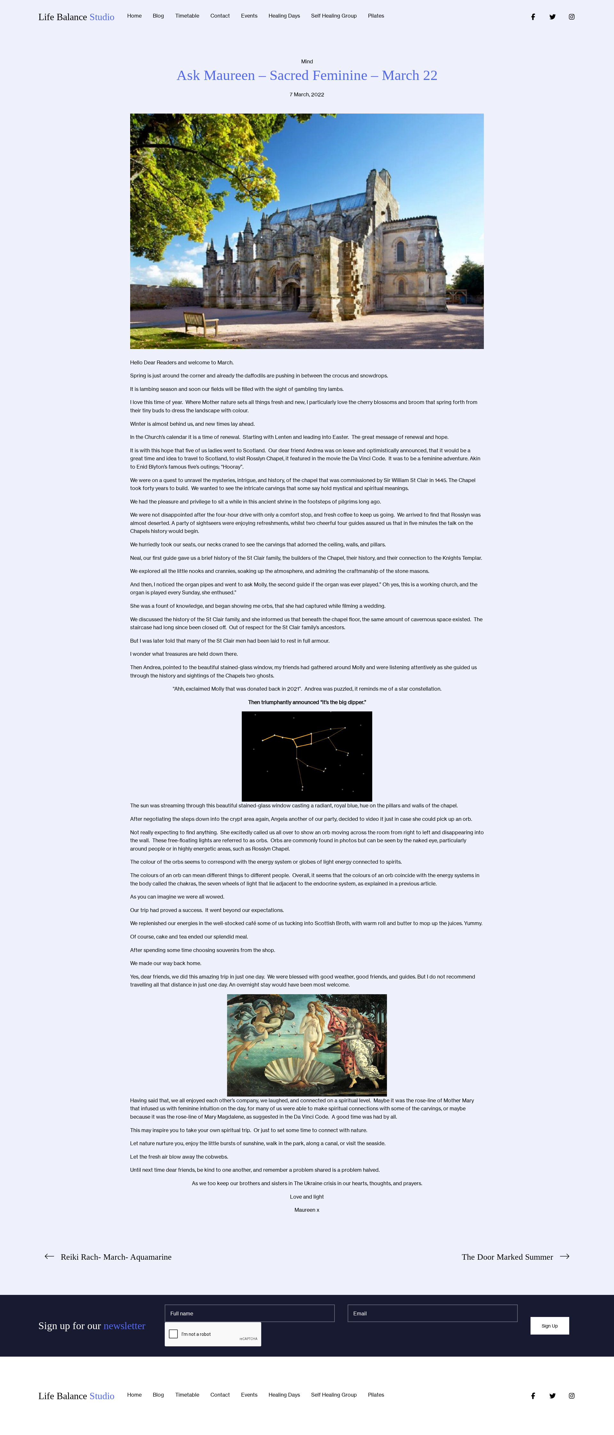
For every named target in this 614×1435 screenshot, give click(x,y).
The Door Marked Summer (507, 1257)
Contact (220, 16)
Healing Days (284, 16)
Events (249, 16)
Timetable (187, 16)
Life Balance (76, 17)
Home (134, 16)
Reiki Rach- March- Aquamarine (116, 1257)
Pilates (376, 16)
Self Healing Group (334, 16)
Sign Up (550, 1326)
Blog (158, 16)
